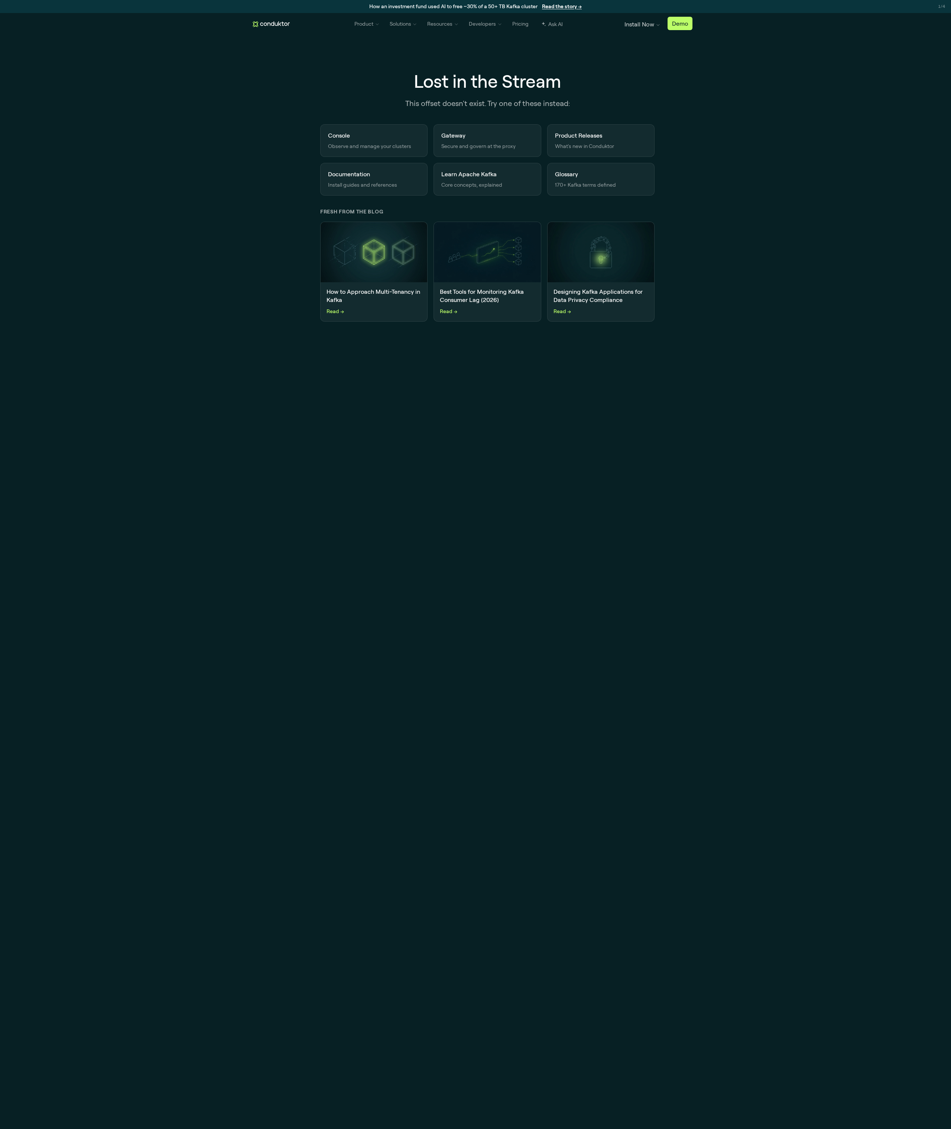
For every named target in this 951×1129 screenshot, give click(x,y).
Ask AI (555, 24)
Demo (680, 23)
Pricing (520, 23)
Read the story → (562, 6)
